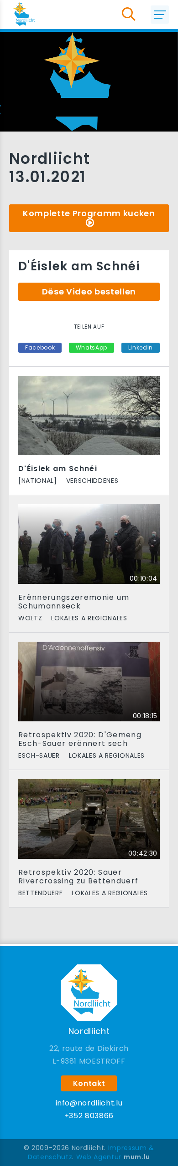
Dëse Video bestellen (89, 291)
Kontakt (89, 1083)
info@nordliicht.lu (89, 1103)
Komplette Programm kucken (89, 213)
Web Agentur (98, 1156)
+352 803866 (89, 1115)
